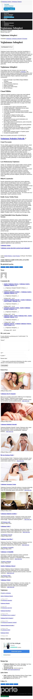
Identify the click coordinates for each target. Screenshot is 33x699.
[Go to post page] (6, 522)
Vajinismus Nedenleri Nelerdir (13, 139)
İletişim (6, 10)
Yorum (3, 340)
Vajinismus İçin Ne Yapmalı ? (8, 393)
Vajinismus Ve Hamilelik (7, 551)
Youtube (11, 684)
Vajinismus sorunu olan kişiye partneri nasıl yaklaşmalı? (15, 248)
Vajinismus (8, 38)
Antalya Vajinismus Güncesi (8, 566)
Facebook (3, 267)
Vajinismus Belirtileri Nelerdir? (9, 424)
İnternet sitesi (4, 358)
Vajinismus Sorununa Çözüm (8, 484)
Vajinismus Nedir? (8, 7)
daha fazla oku (25, 401)
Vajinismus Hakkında (9, 9)
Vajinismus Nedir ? (6, 526)
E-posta (21, 267)
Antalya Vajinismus (8, 5)
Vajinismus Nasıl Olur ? (7, 539)
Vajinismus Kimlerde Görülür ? (9, 513)
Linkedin (16, 684)
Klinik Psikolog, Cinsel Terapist (12, 255)
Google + (16, 267)
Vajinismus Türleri (5, 245)
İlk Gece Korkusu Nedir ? (7, 455)
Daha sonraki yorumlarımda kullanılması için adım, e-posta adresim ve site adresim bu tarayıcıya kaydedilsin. (16, 362)
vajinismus (23, 71)
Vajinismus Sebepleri (5, 603)
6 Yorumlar (24, 38)
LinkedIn (11, 267)
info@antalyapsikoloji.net (13, 669)
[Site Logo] (11, 1)
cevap (15, 285)
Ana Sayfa (6, 4)
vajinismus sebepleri (16, 38)
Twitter (7, 267)
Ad (2, 352)
